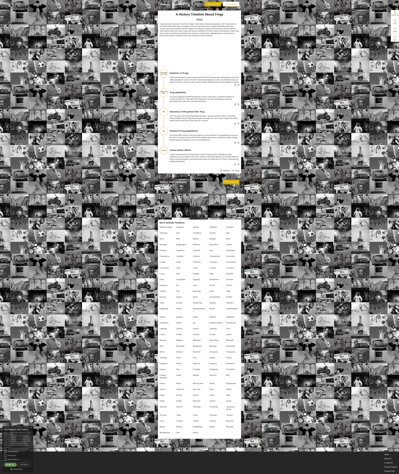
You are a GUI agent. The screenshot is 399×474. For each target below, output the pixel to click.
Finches (229, 285)
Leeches (179, 328)
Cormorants (164, 268)
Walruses (229, 421)
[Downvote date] (238, 85)
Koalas (178, 323)
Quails (178, 375)
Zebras (195, 432)
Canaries (163, 250)
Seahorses (180, 389)
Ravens (162, 383)
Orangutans (230, 352)
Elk (177, 285)
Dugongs (196, 279)
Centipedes (230, 250)
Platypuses (213, 369)
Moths (162, 352)
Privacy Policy (389, 471)
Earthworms (214, 279)
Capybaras (180, 250)
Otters (178, 358)
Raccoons (213, 375)
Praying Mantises (163, 376)
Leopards (213, 328)
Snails (162, 401)
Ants (178, 233)
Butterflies (213, 244)
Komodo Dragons (216, 323)
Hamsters (230, 303)
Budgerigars (181, 244)
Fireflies (163, 291)
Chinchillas (230, 256)
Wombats (229, 427)
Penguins (213, 363)
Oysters (212, 358)
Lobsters (196, 334)
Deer (178, 274)
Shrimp (179, 395)
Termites (163, 415)
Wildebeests (198, 427)
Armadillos (197, 233)
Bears (162, 239)
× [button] (31, 428)
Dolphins (229, 274)
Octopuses (213, 352)
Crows (162, 274)
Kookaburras (231, 323)
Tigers (178, 415)
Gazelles (163, 297)
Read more (7, 447)
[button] (17, 469)
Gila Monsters (214, 297)
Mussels (179, 352)
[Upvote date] (235, 85)
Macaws (163, 340)
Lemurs (196, 328)
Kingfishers (164, 323)
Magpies (179, 340)
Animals (199, 20)
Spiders (212, 401)
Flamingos (197, 291)
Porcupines (230, 369)
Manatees (197, 340)
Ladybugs (163, 328)
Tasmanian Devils (230, 408)
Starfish (179, 407)
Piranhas (196, 369)
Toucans (229, 415)
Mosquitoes (230, 346)
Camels (229, 244)
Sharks (229, 389)
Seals (211, 389)
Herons (179, 308)
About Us (388, 458)
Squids (228, 401)
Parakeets (163, 363)
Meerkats (230, 340)
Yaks (178, 432)
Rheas (178, 383)
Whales (179, 427)
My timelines (231, 4)
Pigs (178, 369)
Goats (162, 303)
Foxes (211, 291)
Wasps (162, 427)
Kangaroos (230, 317)
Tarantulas (213, 407)
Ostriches (163, 358)
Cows (178, 268)
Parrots (179, 363)
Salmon (162, 389)
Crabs (195, 268)
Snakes (179, 401)
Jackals (195, 317)
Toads (195, 415)
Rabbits (196, 375)
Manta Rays (214, 340)
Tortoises (213, 415)
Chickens (196, 256)
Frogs (228, 291)
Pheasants (230, 363)
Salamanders (231, 383)
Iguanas (179, 317)
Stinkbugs (197, 407)
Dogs (211, 274)
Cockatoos (213, 262)
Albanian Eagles (166, 227)
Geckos (179, 297)
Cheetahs (180, 256)
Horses (212, 308)
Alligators (180, 227)
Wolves (212, 427)
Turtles (196, 421)
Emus (195, 285)
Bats (228, 233)
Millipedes (180, 346)
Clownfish (197, 262)
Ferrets (212, 285)
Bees (178, 239)
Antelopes (163, 233)
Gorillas (179, 303)
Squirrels (163, 407)
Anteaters (230, 227)
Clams (178, 262)
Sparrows (196, 401)
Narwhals (197, 352)
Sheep (162, 395)
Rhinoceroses (198, 383)
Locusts (212, 334)
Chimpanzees (214, 256)
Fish (177, 291)
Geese (195, 297)
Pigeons (163, 369)
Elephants (163, 285)
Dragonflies (180, 279)
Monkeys (213, 346)
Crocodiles (230, 268)
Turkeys (179, 421)
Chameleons (164, 256)
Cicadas (163, 262)
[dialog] (17, 449)
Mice (161, 346)
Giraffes (229, 297)
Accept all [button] (10, 465)
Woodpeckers (165, 432)
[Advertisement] (199, 52)
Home (386, 454)
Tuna (162, 421)
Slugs (228, 395)
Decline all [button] (24, 465)
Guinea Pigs (197, 303)
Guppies (212, 303)
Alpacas (196, 227)
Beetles (196, 239)
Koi (194, 323)
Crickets (212, 268)
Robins (212, 383)
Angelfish (213, 227)
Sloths (211, 395)
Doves (162, 279)
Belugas (212, 239)
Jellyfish (212, 317)
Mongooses (197, 346)
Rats (228, 375)
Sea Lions (196, 389)
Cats (211, 250)
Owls (195, 358)
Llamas (179, 334)
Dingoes (196, 274)
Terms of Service (390, 467)
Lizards (162, 334)
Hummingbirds (232, 308)
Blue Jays (163, 244)
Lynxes (229, 334)
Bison (228, 239)
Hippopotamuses (199, 309)
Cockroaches (231, 262)
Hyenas (162, 317)
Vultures (212, 421)
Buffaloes (196, 244)
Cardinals (196, 250)
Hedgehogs (164, 308)
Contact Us (388, 463)
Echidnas (229, 279)
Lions (228, 328)
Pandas (229, 358)
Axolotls (212, 233)
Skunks (196, 395)
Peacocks (196, 363)
